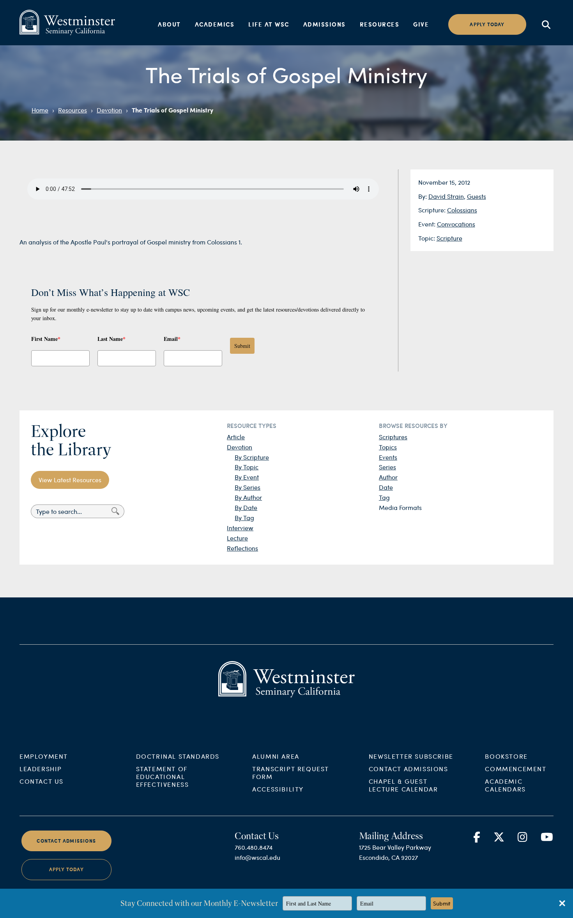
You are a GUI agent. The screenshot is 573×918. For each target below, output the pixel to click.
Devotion (109, 110)
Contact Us (41, 781)
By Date (246, 507)
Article (236, 437)
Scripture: (432, 210)
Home (40, 110)
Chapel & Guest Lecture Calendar (403, 785)
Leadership (40, 769)
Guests (476, 196)
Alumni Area (275, 756)
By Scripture (252, 457)
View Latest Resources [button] (70, 480)
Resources (380, 24)
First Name (45, 339)
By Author (248, 497)
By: (423, 196)
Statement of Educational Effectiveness (162, 776)
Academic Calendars (505, 785)
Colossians (462, 210)
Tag (384, 497)
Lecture (237, 538)
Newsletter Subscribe (411, 756)
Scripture (449, 238)
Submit (242, 345)
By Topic (246, 467)
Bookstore (506, 756)
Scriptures (393, 437)
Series (387, 467)
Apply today (487, 24)
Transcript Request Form (290, 773)
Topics (388, 447)
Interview (240, 528)
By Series (247, 487)
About (169, 24)
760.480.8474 (253, 847)
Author (388, 477)
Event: (427, 224)
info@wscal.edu (257, 857)
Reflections (242, 548)
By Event (247, 477)
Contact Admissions (408, 769)
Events (388, 457)
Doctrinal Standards (177, 756)
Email (172, 339)
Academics (215, 24)
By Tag (244, 517)
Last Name (111, 339)
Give (421, 24)
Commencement (515, 769)
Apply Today (66, 869)
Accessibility (278, 789)
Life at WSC (268, 24)
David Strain (446, 196)
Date (386, 487)
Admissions (324, 24)
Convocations (456, 224)
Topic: (427, 238)
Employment (43, 756)
